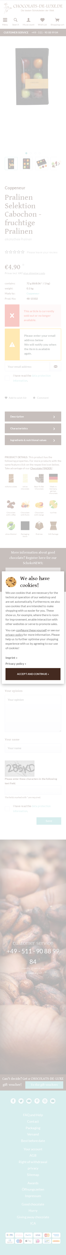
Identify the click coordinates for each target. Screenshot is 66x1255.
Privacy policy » (16, 663)
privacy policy (14, 634)
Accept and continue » (33, 673)
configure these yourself (31, 630)
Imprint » (11, 657)
